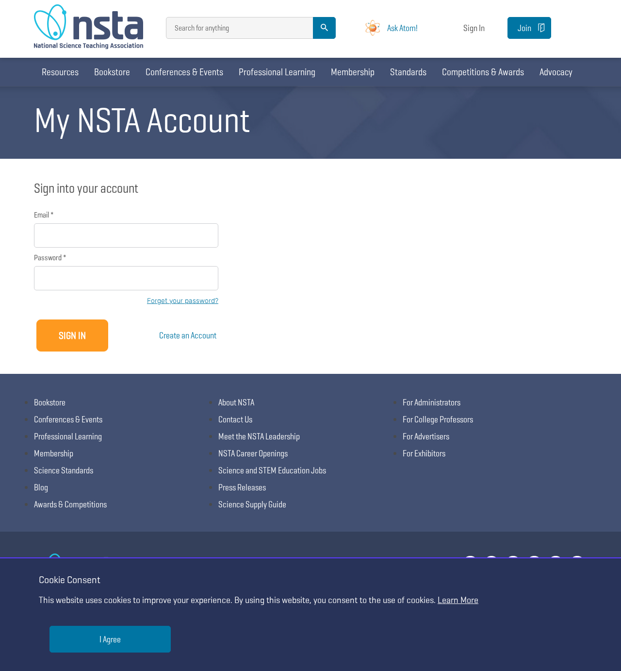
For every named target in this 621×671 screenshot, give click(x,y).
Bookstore (112, 72)
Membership (353, 72)
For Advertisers (426, 436)
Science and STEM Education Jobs (272, 470)
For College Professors (438, 419)
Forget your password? (182, 301)
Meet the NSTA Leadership (259, 436)
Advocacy (555, 72)
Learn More (458, 599)
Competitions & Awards (483, 72)
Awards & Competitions (70, 504)
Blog (41, 487)
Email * (43, 215)
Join (524, 28)
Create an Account (187, 335)
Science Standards (63, 470)
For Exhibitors (424, 453)
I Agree (110, 639)
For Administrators (431, 402)
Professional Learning (277, 72)
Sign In (474, 28)
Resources (60, 72)
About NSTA (236, 402)
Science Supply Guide (252, 504)
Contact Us (235, 419)
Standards (408, 72)
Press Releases (242, 487)
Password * (50, 257)
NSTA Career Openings (253, 453)
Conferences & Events (184, 72)
